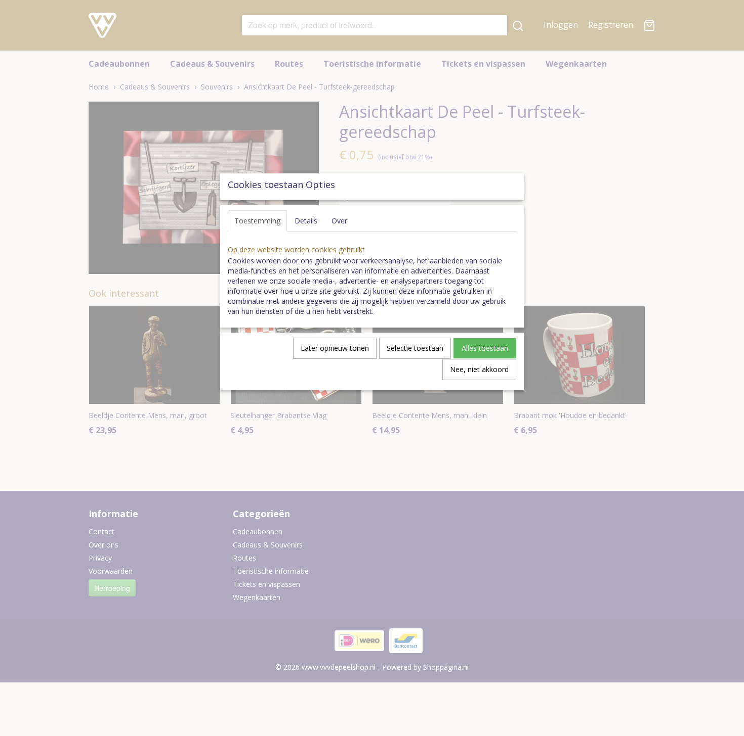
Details (306, 220)
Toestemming (257, 220)
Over (339, 220)
